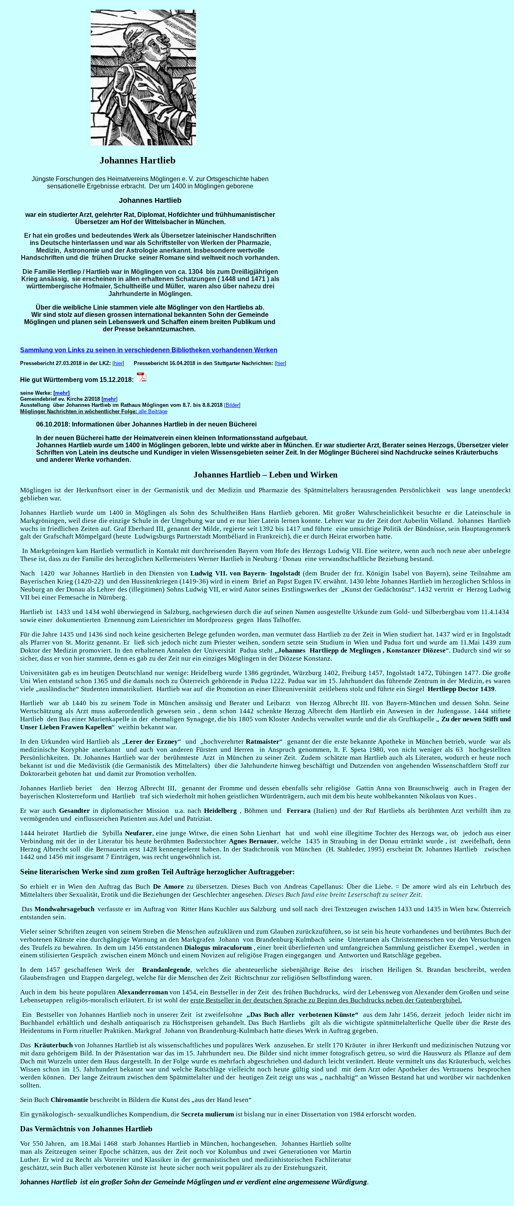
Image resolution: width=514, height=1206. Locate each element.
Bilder (232, 405)
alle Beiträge (153, 411)
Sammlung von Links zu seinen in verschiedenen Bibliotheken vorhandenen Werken (148, 350)
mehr (61, 393)
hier (118, 363)
